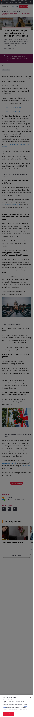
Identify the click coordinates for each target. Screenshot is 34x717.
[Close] (30, 697)
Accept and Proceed (8, 714)
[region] (16, 706)
